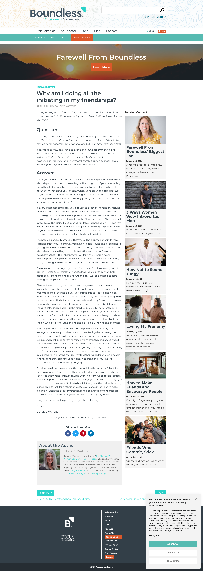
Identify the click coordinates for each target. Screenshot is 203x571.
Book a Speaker (82, 37)
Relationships (46, 30)
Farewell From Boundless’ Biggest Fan (145, 151)
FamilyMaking (99, 473)
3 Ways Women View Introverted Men (143, 216)
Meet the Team (59, 37)
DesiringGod (81, 473)
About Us (40, 37)
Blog (97, 30)
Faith (85, 30)
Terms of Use (111, 540)
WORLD (70, 473)
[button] (68, 433)
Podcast (111, 30)
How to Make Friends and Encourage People (144, 387)
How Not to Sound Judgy (144, 271)
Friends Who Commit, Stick (140, 449)
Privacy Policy (111, 545)
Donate (109, 557)
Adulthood (68, 30)
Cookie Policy (111, 549)
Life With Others (45, 87)
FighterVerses (79, 470)
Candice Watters (65, 106)
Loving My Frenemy (145, 326)
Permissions (111, 553)
